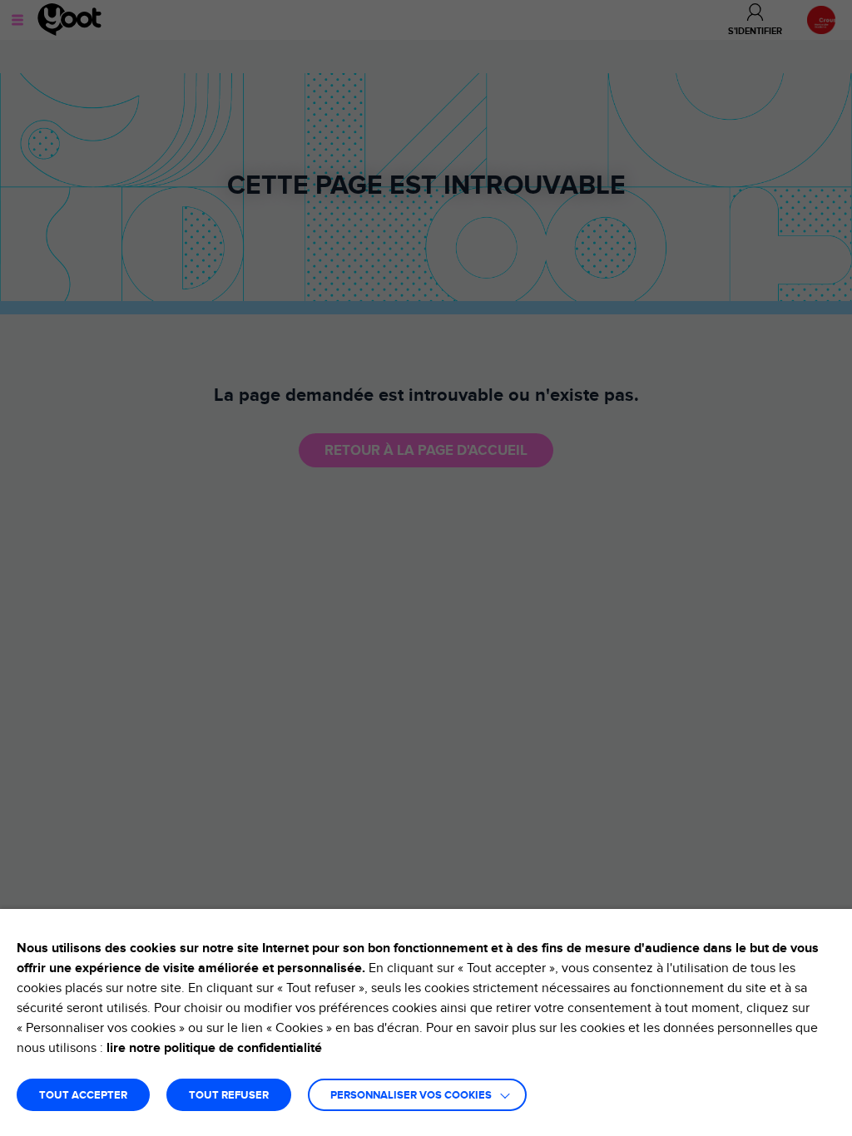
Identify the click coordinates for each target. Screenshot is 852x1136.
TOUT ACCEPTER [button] (83, 1095)
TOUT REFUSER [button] (229, 1095)
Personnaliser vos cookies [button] (411, 1095)
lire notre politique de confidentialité (214, 1048)
